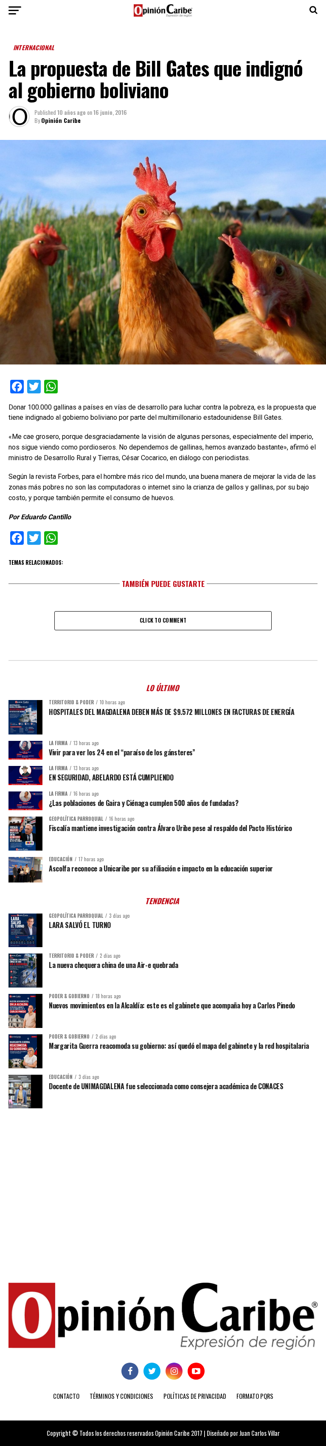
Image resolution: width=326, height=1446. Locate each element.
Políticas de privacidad (194, 1396)
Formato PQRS (254, 1396)
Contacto (66, 1396)
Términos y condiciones (121, 1396)
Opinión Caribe (61, 120)
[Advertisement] (163, 1180)
